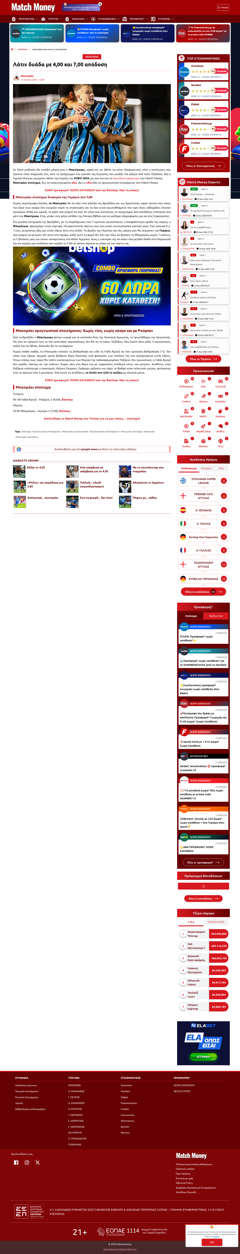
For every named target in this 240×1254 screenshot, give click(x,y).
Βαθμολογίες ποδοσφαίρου (30, 1108)
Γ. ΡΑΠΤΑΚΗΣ (186, 351)
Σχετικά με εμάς (184, 1178)
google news (89, 449)
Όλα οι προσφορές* (200, 862)
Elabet (195, 104)
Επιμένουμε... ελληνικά (202, 194)
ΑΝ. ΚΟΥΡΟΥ (186, 232)
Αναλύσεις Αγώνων (26, 1085)
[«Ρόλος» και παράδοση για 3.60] (20, 487)
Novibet (196, 85)
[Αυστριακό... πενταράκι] (20, 502)
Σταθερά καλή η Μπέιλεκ (203, 297)
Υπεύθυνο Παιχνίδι (186, 1192)
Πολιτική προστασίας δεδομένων (194, 1164)
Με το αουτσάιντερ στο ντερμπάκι (148, 469)
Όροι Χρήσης (183, 1173)
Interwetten (128, 1114)
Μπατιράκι (27, 76)
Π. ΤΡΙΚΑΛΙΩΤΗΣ (187, 248)
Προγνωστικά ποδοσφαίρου (104, 431)
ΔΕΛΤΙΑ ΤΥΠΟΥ (182, 1091)
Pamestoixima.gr (201, 123)
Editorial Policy (184, 1182)
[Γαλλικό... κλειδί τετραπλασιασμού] (72, 487)
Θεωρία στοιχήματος (26, 1091)
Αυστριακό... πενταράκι (42, 497)
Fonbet (195, 142)
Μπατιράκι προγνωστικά (75, 431)
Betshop (67, 399)
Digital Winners (128, 1249)
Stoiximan (197, 66)
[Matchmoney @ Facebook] (16, 1162)
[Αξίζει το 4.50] (19, 471)
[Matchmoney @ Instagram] (27, 1162)
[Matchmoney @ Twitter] (37, 1162)
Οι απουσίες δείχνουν (201, 243)
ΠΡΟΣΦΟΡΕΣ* (182, 1077)
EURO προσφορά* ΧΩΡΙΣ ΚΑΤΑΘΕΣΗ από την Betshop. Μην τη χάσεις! (92, 190)
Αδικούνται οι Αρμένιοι (148, 482)
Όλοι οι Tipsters (201, 359)
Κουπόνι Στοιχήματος (26, 1097)
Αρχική (19, 1102)
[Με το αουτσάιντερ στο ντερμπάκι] (125, 471)
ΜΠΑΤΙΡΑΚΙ (22, 49)
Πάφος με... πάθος (145, 497)
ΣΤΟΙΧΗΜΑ (21, 1077)
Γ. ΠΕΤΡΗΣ (184, 285)
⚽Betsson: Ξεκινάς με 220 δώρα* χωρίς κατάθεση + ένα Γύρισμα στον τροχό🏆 (202, 822)
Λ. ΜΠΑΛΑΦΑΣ (186, 335)
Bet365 (125, 1126)
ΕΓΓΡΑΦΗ (223, 7)
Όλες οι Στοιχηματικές (200, 166)
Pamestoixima (129, 1102)
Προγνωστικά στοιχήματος (46, 431)
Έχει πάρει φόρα (199, 280)
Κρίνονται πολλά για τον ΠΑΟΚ (206, 330)
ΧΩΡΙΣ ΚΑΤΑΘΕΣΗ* (184, 1085)
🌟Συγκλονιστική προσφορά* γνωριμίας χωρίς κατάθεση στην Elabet (150, 31)
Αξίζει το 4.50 (36, 467)
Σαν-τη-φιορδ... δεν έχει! (96, 497)
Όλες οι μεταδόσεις (201, 898)
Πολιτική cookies (185, 1168)
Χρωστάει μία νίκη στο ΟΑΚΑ (205, 313)
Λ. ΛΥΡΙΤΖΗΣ (185, 215)
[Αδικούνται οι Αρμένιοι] (125, 487)
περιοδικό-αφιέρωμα (126, 178)
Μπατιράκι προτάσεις (27, 436)
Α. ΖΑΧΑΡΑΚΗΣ (186, 318)
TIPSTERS (73, 1077)
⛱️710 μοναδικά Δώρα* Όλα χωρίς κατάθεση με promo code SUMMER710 (201, 794)
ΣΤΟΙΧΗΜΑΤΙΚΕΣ (131, 1077)
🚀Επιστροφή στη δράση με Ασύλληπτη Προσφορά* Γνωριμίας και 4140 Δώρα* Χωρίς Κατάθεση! (203, 717)
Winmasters (127, 1120)
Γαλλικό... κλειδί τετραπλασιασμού (92, 484)
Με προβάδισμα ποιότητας (204, 346)
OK (212, 1242)
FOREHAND (74, 1144)
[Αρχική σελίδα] (12, 49)
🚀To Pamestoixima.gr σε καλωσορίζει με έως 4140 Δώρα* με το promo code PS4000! (207, 31)
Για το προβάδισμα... (201, 227)
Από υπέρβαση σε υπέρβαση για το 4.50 (94, 469)
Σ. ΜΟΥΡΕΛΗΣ (186, 199)
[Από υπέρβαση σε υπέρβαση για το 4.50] (72, 471)
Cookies (216, 1236)
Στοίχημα (26, 431)
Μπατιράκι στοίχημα (131, 431)
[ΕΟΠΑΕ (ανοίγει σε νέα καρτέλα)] (132, 1231)
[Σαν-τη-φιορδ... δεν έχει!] (72, 502)
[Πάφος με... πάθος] (125, 502)
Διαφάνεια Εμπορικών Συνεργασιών (196, 1187)
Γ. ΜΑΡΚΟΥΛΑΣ (187, 269)
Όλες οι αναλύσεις (200, 591)
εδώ (74, 182)
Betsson (125, 1132)
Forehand (184, 302)
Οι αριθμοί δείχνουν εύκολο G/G (207, 210)
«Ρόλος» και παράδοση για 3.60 (45, 484)
